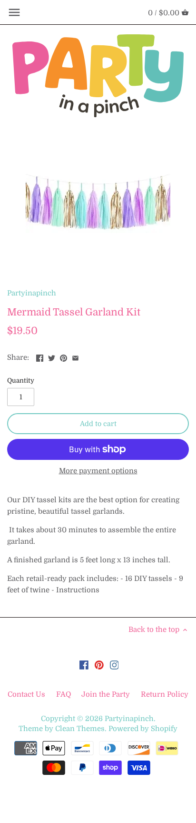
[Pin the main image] (63, 356)
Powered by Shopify (142, 728)
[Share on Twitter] (51, 356)
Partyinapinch (31, 293)
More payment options (98, 471)
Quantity (20, 380)
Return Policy (164, 694)
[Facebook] (83, 665)
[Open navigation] (14, 12)
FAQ (63, 694)
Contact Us (27, 694)
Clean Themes (80, 728)
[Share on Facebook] (39, 356)
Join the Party (105, 694)
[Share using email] (75, 356)
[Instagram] (114, 665)
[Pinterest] (99, 665)
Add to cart (98, 423)
